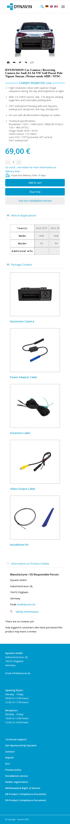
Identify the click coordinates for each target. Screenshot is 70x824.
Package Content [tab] (21, 264)
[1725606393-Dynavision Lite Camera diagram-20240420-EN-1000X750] (32, 62)
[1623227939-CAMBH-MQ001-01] (14, 62)
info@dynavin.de (26, 604)
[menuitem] (41, 6)
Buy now (35, 192)
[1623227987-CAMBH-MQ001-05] (26, 62)
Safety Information (27, 611)
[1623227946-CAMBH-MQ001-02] (35, 37)
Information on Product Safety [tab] (30, 563)
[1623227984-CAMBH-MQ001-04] (20, 62)
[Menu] (62, 7)
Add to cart (35, 182)
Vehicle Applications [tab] (23, 215)
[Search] (41, 6)
